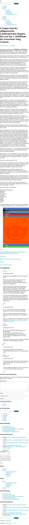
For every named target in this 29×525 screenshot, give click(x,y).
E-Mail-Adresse (3, 396)
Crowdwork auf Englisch (9, 427)
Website (2, 398)
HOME (5, 6)
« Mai (1, 463)
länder (7, 253)
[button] (5, 208)
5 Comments (12, 45)
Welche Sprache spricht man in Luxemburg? (13, 429)
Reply (4, 303)
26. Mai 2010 (3, 45)
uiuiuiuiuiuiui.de (8, 520)
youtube (5, 416)
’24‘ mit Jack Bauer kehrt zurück (13, 445)
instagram (5, 415)
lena (5, 253)
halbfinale (21, 251)
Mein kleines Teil (7, 426)
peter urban (11, 253)
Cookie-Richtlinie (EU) (11, 14)
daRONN (5, 271)
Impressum (8, 11)
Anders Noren (8, 523)
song (17, 253)
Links (4, 405)
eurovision (11, 251)
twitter (4, 417)
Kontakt (8, 10)
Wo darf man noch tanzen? (9, 430)
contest (1, 251)
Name (1, 393)
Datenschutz (9, 12)
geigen (15, 251)
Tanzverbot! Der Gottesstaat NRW (11, 431)
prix (15, 253)
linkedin (5, 419)
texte (1, 249)
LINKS (5, 7)
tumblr (4, 420)
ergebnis (5, 251)
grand (18, 251)
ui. (7, 45)
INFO (4, 8)
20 (5, 458)
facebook (5, 413)
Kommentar (3, 381)
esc (8, 251)
